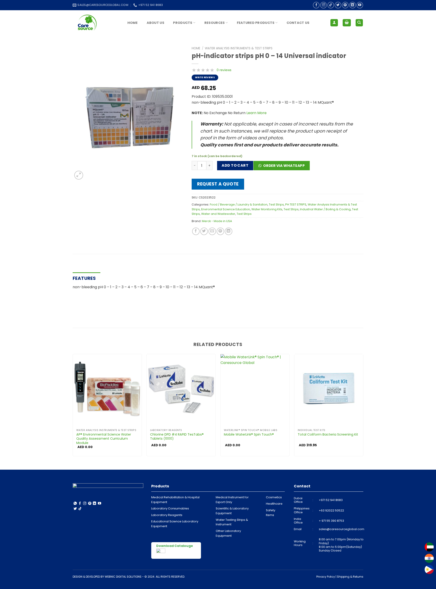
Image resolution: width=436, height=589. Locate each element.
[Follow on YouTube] (360, 5)
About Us (155, 22)
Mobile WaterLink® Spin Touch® (249, 434)
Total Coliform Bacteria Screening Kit (328, 434)
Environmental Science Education (225, 209)
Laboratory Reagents (166, 515)
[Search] (359, 23)
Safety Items (270, 512)
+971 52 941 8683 (331, 500)
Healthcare (274, 503)
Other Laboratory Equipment (228, 533)
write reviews (205, 77)
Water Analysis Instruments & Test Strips (238, 48)
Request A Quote (218, 184)
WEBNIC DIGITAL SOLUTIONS (123, 577)
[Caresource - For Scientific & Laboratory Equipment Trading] (95, 22)
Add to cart (235, 165)
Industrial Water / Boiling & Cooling (325, 209)
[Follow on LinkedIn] (352, 5)
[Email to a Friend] (212, 231)
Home (132, 22)
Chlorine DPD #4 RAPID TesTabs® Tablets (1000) (177, 436)
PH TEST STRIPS (295, 204)
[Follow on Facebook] (316, 5)
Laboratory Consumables (170, 508)
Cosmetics (274, 497)
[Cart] (347, 23)
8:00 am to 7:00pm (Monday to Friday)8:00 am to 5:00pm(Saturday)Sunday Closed (341, 544)
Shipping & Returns (350, 577)
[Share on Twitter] (204, 231)
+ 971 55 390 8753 (331, 521)
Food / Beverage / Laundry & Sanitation (239, 204)
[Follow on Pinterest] (345, 5)
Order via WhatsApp (284, 165)
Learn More (256, 112)
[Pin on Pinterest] (220, 231)
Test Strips (276, 204)
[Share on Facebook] (196, 231)
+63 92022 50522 (331, 510)
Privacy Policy (325, 577)
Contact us (298, 22)
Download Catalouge (174, 546)
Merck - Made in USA (217, 221)
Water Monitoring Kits (266, 209)
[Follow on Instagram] (323, 5)
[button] (283, 167)
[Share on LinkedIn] (228, 231)
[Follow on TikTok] (330, 5)
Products (182, 22)
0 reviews (224, 70)
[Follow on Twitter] (338, 5)
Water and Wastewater (218, 214)
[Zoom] (78, 175)
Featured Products (256, 22)
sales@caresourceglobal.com (341, 529)
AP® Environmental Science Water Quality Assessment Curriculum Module (103, 438)
